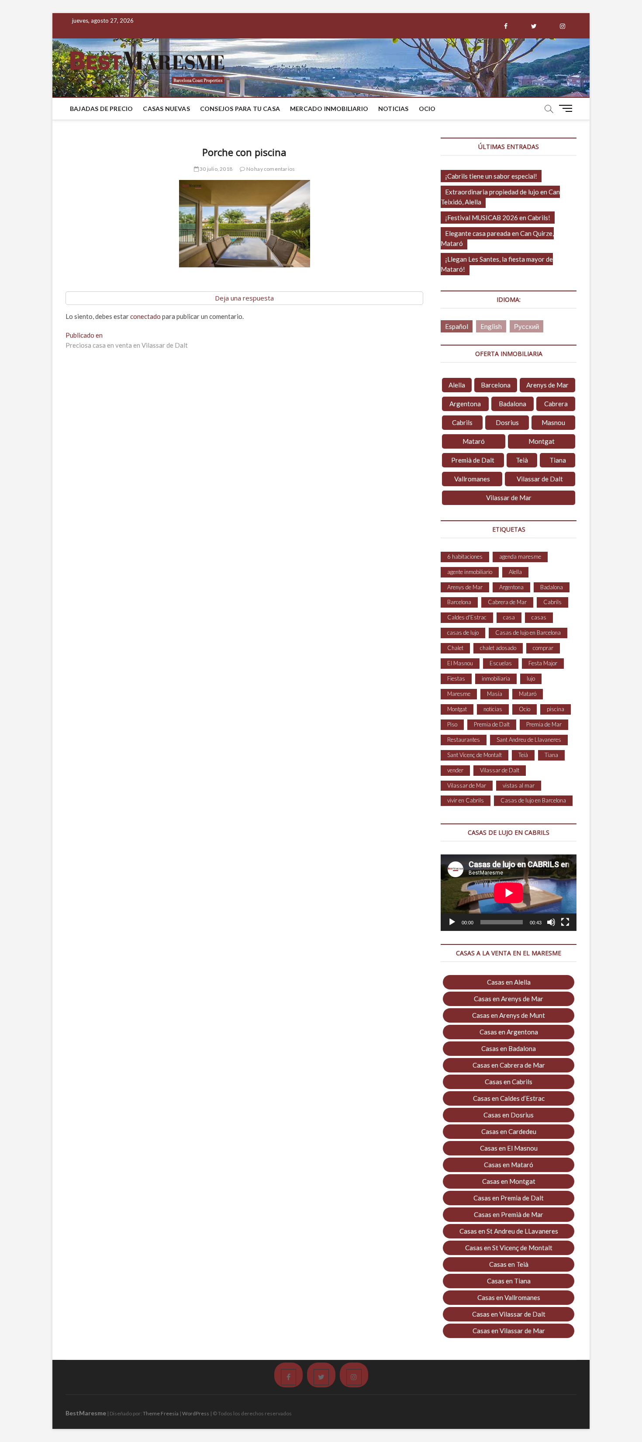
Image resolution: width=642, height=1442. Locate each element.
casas (539, 617)
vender (455, 770)
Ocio (427, 108)
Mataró (474, 441)
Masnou (553, 422)
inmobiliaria (496, 678)
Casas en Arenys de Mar (508, 999)
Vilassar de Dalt (540, 479)
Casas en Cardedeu (508, 1131)
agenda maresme (520, 556)
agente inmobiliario (469, 571)
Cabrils (462, 422)
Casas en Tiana (509, 1281)
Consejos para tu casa (240, 108)
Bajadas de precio (101, 108)
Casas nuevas (166, 108)
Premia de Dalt (492, 724)
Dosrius (507, 422)
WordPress (195, 1413)
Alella (457, 385)
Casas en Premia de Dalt (508, 1198)
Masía (494, 693)
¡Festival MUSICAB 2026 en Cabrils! (497, 217)
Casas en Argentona (509, 1032)
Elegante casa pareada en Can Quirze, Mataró (497, 238)
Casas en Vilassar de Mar (509, 1331)
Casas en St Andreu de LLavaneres (508, 1231)
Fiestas (456, 678)
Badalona (512, 404)
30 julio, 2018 (215, 169)
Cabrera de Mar (507, 601)
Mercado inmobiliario (329, 108)
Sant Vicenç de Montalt (474, 754)
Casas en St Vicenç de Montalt (508, 1248)
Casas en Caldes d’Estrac (509, 1098)
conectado (145, 316)
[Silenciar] (551, 922)
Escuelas (501, 663)
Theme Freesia (161, 1413)
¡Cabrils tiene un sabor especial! (491, 176)
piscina (555, 708)
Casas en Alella (509, 982)
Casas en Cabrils (508, 1082)
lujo (531, 678)
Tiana (557, 460)
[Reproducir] (452, 922)
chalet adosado (498, 647)
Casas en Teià (508, 1264)
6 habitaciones (465, 556)
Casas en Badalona (508, 1048)
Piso (452, 724)
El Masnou (460, 663)
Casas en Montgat (508, 1181)
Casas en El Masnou (509, 1148)
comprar (543, 647)
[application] (508, 892)
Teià (522, 460)
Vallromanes (472, 479)
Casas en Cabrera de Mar (509, 1065)
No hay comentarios (270, 169)
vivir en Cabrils (465, 800)
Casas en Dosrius (508, 1115)
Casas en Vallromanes (508, 1297)
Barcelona (496, 385)
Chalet (455, 647)
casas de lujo (463, 632)
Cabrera (556, 404)
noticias (492, 708)
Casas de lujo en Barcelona (528, 632)
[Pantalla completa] (565, 922)
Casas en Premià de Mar (508, 1214)
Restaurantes (463, 739)
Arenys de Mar (547, 385)
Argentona (465, 404)
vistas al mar (519, 785)
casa (509, 617)
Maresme (458, 693)
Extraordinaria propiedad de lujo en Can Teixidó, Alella (500, 197)
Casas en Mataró (508, 1165)
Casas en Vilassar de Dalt (508, 1314)
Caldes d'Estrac (467, 617)
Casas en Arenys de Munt (508, 1015)
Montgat (541, 441)
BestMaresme (86, 1413)
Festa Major (542, 663)
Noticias (393, 108)
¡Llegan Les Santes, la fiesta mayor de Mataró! (497, 264)
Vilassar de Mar (509, 497)
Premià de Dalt (472, 460)
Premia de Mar (544, 724)
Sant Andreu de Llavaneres (529, 739)
